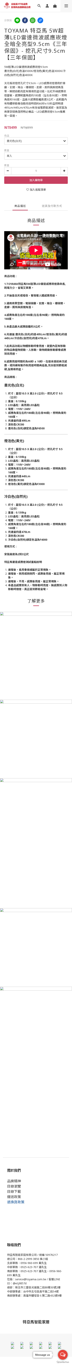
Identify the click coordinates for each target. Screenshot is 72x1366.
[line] (17, 20)
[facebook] (25, 20)
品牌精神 (14, 1181)
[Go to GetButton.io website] (63, 1362)
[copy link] (40, 20)
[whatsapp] (33, 20)
